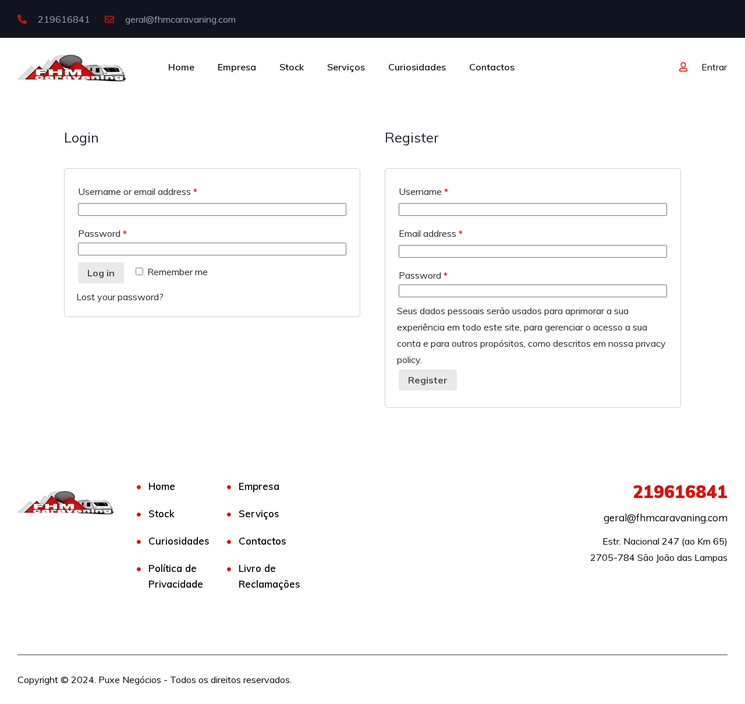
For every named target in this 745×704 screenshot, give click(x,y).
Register (428, 380)
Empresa (237, 67)
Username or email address (137, 191)
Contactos (492, 67)
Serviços (346, 67)
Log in (101, 273)
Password (102, 233)
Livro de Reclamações (269, 576)
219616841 (63, 19)
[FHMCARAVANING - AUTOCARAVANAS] (71, 67)
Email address (431, 233)
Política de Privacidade (175, 576)
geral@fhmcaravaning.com (179, 19)
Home (181, 67)
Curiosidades (417, 67)
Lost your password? (120, 297)
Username (423, 191)
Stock (291, 67)
